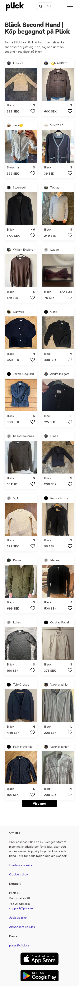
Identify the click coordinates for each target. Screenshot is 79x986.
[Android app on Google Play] (39, 975)
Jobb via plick (18, 917)
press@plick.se (19, 945)
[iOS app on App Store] (39, 958)
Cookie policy (18, 874)
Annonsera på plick (22, 927)
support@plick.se (21, 908)
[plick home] (15, 6)
